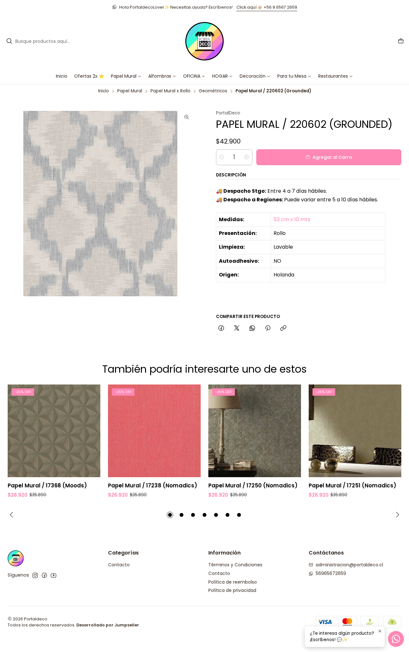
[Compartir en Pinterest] (267, 328)
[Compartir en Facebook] (221, 328)
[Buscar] (9, 41)
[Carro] (401, 41)
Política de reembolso (232, 582)
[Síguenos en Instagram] (35, 575)
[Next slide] (396, 515)
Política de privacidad (232, 590)
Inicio (103, 91)
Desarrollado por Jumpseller (107, 625)
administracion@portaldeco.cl (349, 565)
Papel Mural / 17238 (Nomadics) (152, 485)
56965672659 (331, 573)
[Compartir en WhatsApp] (252, 328)
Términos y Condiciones (235, 565)
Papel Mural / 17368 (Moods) (47, 485)
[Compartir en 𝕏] (236, 328)
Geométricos (213, 91)
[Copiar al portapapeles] (283, 328)
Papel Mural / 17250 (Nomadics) (252, 485)
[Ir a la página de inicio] (204, 41)
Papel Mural (129, 91)
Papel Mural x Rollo (170, 91)
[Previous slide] (12, 515)
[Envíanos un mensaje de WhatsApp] (396, 639)
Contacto (119, 565)
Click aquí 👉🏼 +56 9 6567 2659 (266, 7)
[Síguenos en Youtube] (53, 575)
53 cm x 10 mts (292, 219)
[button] (194, 76)
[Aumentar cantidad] (246, 157)
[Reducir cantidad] (221, 157)
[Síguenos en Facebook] (44, 575)
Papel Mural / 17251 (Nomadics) (352, 485)
